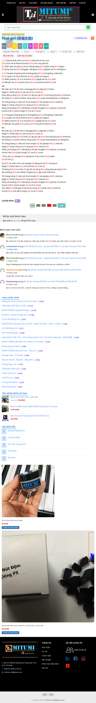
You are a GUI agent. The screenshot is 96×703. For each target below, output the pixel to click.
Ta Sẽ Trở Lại (7, 377)
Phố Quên (12, 451)
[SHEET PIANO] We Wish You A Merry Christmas (23, 341)
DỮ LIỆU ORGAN (47, 3)
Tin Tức (44, 651)
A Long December (10, 382)
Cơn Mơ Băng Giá (9, 328)
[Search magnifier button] (88, 27)
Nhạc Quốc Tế (17, 34)
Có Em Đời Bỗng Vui (10, 319)
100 (32, 205)
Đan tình (11, 458)
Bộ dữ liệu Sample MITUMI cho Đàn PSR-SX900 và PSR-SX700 (54, 270)
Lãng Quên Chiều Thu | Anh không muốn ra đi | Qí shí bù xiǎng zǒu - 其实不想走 (37, 337)
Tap (61, 205)
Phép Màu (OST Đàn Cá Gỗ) (14, 305)
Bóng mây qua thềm (11, 346)
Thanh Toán (46, 656)
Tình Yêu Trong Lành (17, 444)
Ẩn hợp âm (8, 56)
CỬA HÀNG (33, 3)
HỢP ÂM (72, 3)
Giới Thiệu (46, 647)
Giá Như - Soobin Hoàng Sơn (14, 314)
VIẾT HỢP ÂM (61, 3)
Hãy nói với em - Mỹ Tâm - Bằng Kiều (18, 359)
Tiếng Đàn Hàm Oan (11, 368)
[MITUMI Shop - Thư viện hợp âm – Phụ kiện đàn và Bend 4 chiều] (48, 14)
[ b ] (4, 46)
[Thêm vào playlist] (92, 38)
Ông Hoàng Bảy (9, 386)
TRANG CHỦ (11, 3)
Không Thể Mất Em (16, 431)
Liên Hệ (45, 668)
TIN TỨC (22, 3)
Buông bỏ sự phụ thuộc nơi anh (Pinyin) (41, 234)
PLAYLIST (82, 3)
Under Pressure (9, 373)
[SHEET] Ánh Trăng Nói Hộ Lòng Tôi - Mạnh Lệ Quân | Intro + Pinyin (31, 323)
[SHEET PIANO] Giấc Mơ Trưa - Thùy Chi (19, 350)
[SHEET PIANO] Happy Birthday (15, 310)
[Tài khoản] (3, 14)
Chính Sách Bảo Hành (50, 664)
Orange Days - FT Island (12, 355)
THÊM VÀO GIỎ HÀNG (10, 527)
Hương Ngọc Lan (9, 364)
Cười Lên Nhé (14, 437)
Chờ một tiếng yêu (10, 332)
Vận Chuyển (46, 660)
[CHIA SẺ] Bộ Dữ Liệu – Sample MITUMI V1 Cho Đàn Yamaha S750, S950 (55, 246)
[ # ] (46, 46)
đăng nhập (16, 220)
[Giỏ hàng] (93, 14)
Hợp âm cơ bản (24, 56)
